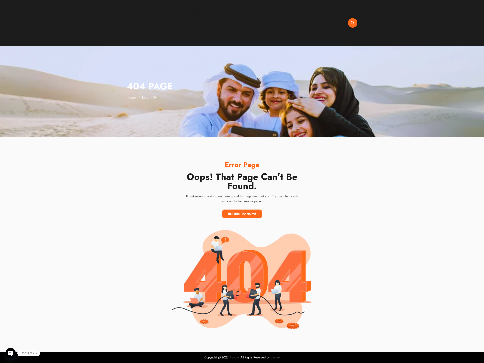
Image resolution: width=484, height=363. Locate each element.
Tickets (295, 11)
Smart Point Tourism (158, 11)
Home (131, 97)
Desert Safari (190, 11)
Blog (326, 11)
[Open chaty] (10, 353)
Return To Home (242, 214)
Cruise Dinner (270, 11)
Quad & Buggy (221, 11)
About (312, 11)
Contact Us (238, 34)
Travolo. (235, 357)
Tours (246, 11)
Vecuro (275, 357)
